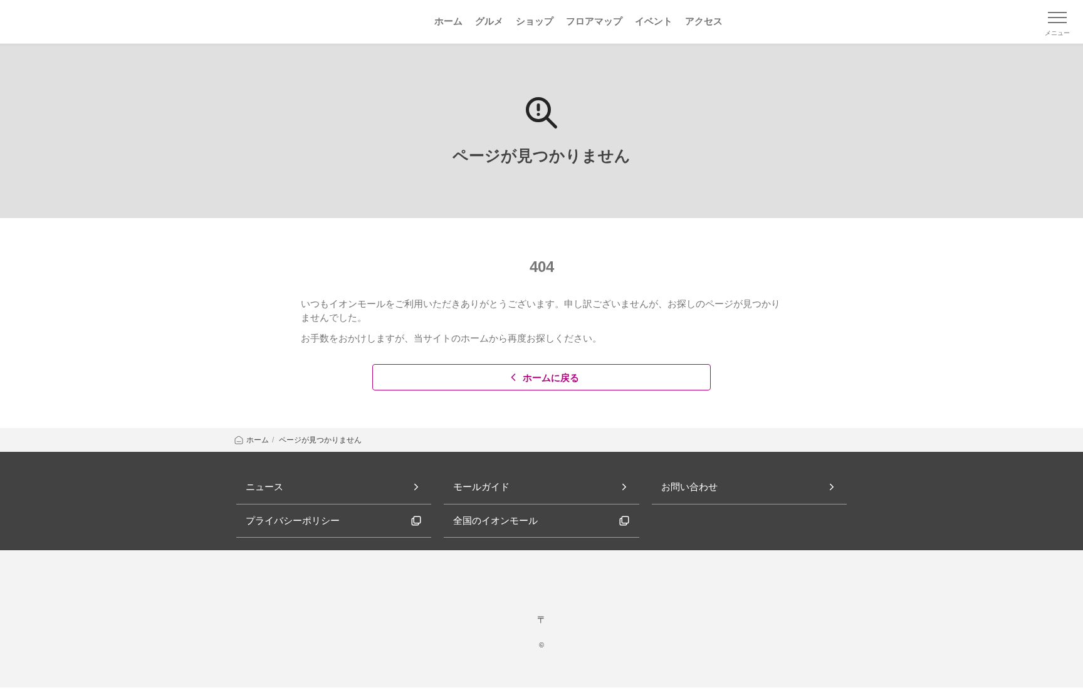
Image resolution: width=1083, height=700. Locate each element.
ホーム (257, 440)
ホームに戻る (551, 377)
